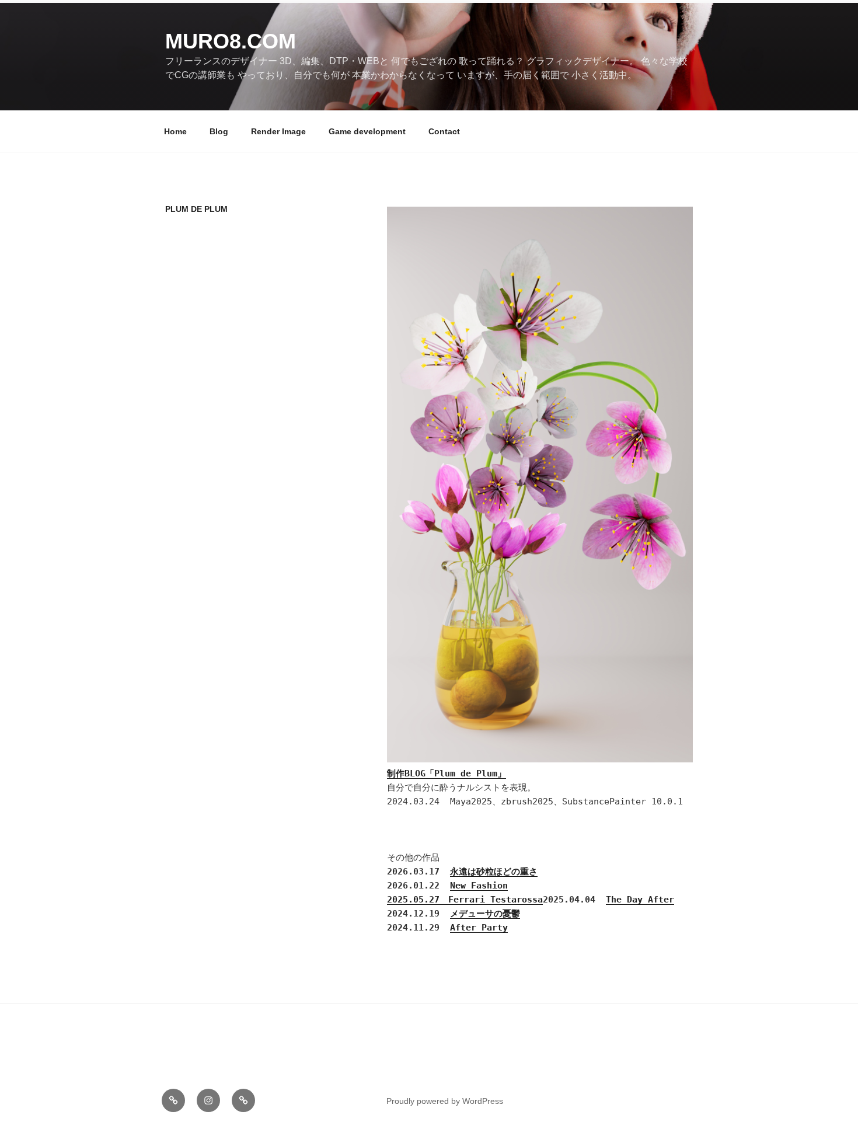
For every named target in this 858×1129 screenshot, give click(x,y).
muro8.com (230, 41)
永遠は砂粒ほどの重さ (494, 871)
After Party (479, 927)
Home (175, 131)
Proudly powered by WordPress (444, 1101)
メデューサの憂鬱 (485, 913)
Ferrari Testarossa (495, 899)
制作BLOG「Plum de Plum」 (446, 773)
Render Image (278, 131)
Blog (219, 131)
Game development (367, 131)
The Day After (640, 899)
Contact (444, 131)
